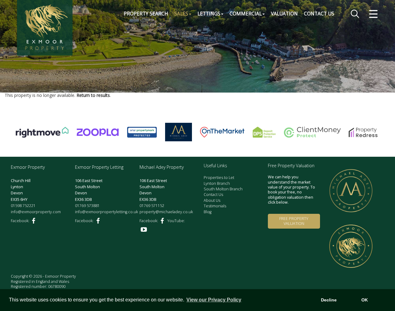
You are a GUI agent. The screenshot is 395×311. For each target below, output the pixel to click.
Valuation (284, 13)
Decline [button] (329, 299)
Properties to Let (219, 177)
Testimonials (215, 206)
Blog (207, 211)
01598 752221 (23, 205)
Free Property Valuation (293, 221)
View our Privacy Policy (213, 299)
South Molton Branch (223, 189)
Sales (181, 13)
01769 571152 (151, 205)
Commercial (246, 13)
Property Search (146, 13)
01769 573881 (87, 205)
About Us (212, 200)
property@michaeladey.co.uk (166, 211)
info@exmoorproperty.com (36, 211)
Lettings (209, 13)
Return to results (93, 95)
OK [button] (364, 299)
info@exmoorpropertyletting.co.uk (106, 211)
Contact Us (319, 13)
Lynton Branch (217, 183)
